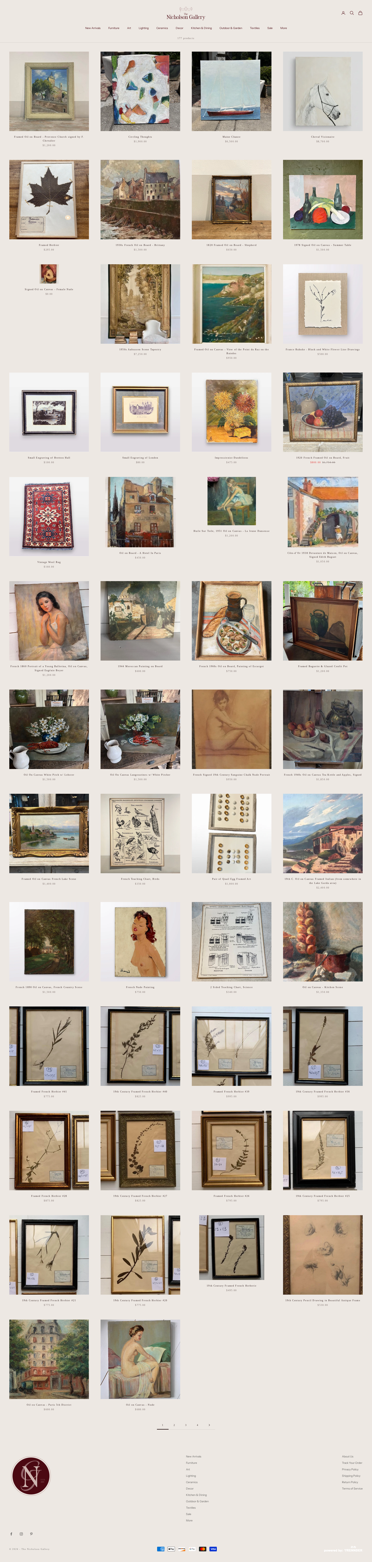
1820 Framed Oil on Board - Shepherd (232, 245)
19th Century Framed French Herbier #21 (49, 1300)
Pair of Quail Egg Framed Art (231, 879)
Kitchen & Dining (201, 28)
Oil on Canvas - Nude (140, 1404)
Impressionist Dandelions (231, 457)
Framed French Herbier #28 (49, 1196)
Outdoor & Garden (231, 28)
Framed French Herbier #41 (49, 1091)
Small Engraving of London (140, 457)
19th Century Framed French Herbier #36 (323, 1091)
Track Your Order (352, 1463)
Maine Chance (232, 137)
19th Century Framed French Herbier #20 (140, 1300)
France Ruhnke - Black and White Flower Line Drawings (323, 349)
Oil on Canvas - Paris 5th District (49, 1404)
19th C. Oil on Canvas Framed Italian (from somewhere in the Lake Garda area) (323, 881)
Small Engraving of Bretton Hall (49, 457)
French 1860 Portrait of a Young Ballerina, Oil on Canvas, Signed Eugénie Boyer (49, 668)
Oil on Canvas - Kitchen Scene (323, 987)
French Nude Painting (140, 987)
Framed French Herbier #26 (232, 1196)
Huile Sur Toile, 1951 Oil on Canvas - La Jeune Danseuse (232, 531)
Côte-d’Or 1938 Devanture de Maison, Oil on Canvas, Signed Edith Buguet (323, 555)
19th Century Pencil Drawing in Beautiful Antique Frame (322, 1300)
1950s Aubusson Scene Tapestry (140, 349)
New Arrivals (93, 28)
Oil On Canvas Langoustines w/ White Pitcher (140, 774)
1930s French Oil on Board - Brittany (140, 245)
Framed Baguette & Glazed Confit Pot (323, 666)
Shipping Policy (351, 1476)
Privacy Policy (350, 1469)
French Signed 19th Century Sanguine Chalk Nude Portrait (231, 774)
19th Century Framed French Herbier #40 (140, 1091)
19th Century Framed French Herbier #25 (323, 1196)
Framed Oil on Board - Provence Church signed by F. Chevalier (49, 139)
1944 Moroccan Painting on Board (140, 666)
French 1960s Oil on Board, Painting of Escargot (231, 666)
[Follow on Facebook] (11, 1534)
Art (129, 28)
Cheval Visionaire (323, 137)
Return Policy (350, 1482)
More (283, 28)
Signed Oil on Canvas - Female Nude (49, 289)
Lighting (144, 28)
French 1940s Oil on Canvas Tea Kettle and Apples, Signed (323, 774)
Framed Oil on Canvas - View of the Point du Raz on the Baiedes (231, 351)
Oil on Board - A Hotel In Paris (140, 553)
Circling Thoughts (140, 137)
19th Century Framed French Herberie (232, 1285)
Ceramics (162, 28)
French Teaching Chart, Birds (140, 879)
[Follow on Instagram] (21, 1534)
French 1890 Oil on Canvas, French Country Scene (49, 987)
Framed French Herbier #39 (232, 1091)
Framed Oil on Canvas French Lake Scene (49, 879)
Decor (179, 28)
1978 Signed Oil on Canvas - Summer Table (322, 245)
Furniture (113, 28)
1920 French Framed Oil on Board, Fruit (323, 457)
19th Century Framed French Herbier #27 (140, 1196)
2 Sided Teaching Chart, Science (231, 987)
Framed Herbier (49, 245)
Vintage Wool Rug (49, 562)
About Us (347, 1456)
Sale (270, 28)
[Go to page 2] (209, 1425)
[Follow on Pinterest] (31, 1534)
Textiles (255, 28)
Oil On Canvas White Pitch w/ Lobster (49, 774)
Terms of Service (352, 1488)
